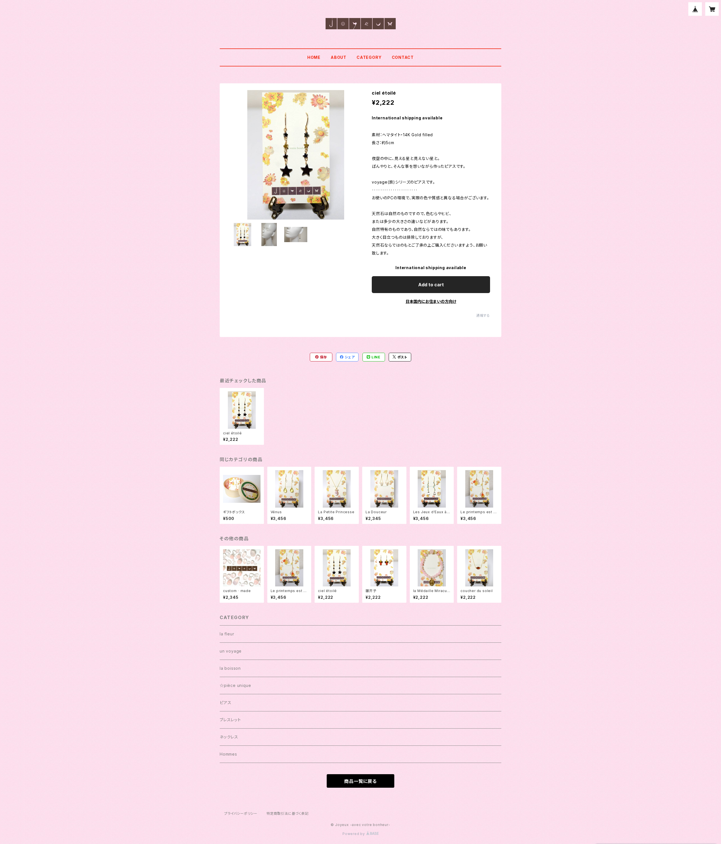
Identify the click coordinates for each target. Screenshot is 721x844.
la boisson (230, 668)
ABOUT (338, 57)
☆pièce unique (235, 685)
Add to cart (431, 284)
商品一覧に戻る (360, 781)
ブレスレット (230, 719)
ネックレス (229, 736)
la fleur (227, 633)
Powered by (354, 834)
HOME (314, 57)
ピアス (225, 702)
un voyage (231, 651)
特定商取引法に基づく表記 (287, 813)
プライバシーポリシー (240, 813)
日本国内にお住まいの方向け (431, 301)
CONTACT (403, 57)
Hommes (228, 754)
